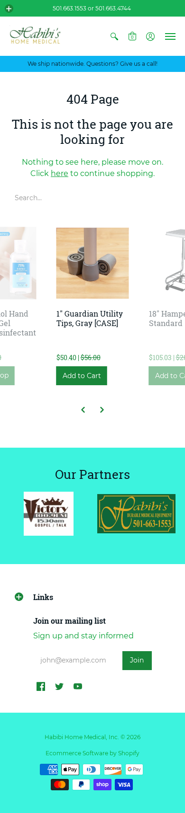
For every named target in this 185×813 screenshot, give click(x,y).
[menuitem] (114, 36)
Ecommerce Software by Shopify (92, 753)
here (59, 173)
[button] (9, 8)
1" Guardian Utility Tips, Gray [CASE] (89, 318)
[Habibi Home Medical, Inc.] (35, 36)
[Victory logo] (48, 514)
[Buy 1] (92, 263)
